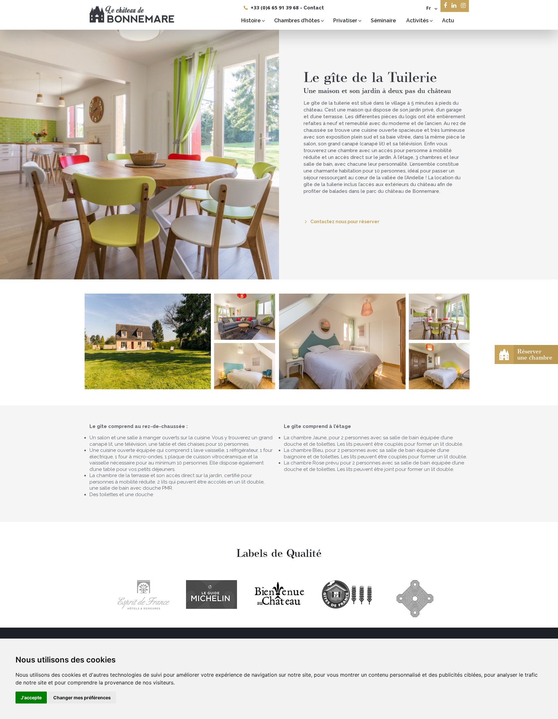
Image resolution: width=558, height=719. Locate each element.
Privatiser (345, 20)
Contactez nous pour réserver (344, 221)
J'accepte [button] (31, 697)
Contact (314, 8)
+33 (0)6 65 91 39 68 (275, 7)
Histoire (251, 20)
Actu (448, 20)
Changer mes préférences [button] (82, 697)
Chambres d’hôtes (297, 20)
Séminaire (383, 20)
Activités (417, 20)
